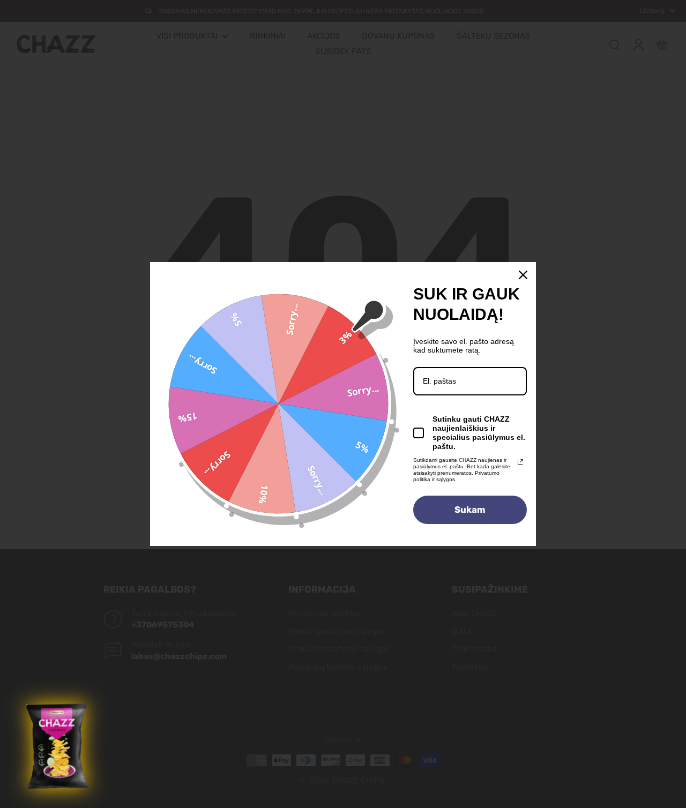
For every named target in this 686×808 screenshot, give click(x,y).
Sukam (470, 509)
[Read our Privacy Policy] (520, 461)
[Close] (523, 275)
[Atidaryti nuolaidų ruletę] (58, 746)
